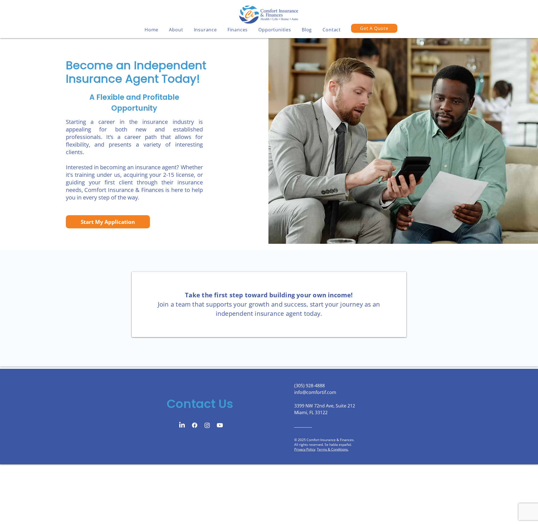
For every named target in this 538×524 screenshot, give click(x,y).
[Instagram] (207, 425)
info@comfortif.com (315, 392)
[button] (176, 30)
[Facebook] (194, 425)
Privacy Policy (304, 449)
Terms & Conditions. (333, 449)
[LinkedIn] (181, 425)
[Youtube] (219, 425)
